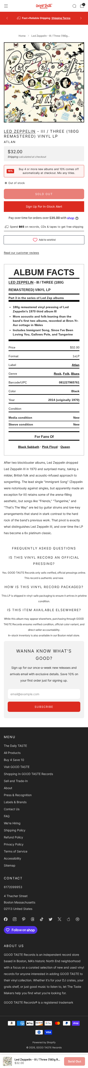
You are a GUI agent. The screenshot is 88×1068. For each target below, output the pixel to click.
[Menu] (6, 6)
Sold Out (74, 1061)
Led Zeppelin (20, 131)
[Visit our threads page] (32, 919)
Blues (75, 373)
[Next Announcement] (81, 18)
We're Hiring (12, 823)
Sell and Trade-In (16, 781)
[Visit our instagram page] (14, 919)
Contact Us (11, 809)
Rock (57, 373)
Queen (65, 447)
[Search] (74, 6)
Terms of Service (15, 851)
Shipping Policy (14, 830)
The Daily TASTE (15, 745)
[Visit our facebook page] (5, 919)
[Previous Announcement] (7, 18)
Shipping (13, 156)
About (8, 788)
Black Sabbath (28, 447)
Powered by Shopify (44, 1042)
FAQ (7, 816)
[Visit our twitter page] (50, 919)
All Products (12, 753)
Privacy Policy (13, 844)
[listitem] (44, 18)
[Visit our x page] (59, 919)
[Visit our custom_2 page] (77, 919)
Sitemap (9, 865)
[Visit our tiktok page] (41, 919)
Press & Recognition (18, 795)
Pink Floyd (50, 447)
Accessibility (12, 858)
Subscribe (44, 706)
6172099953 (13, 887)
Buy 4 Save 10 (14, 760)
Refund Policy (13, 837)
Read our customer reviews (21, 252)
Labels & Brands (15, 802)
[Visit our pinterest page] (23, 919)
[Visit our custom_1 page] (68, 919)
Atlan (10, 142)
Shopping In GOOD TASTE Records (28, 774)
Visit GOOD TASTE (16, 767)
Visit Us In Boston (58, 18)
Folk (66, 373)
